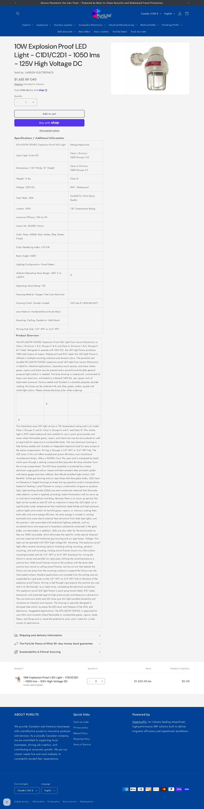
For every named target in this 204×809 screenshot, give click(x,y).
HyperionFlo (139, 722)
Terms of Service (82, 744)
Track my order (81, 722)
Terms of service (69, 801)
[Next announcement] (188, 3)
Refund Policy (80, 733)
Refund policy (38, 801)
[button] (17, 13)
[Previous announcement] (15, 3)
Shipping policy (86, 801)
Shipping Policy (81, 738)
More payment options (49, 130)
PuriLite (25, 801)
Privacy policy (80, 727)
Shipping (18, 84)
